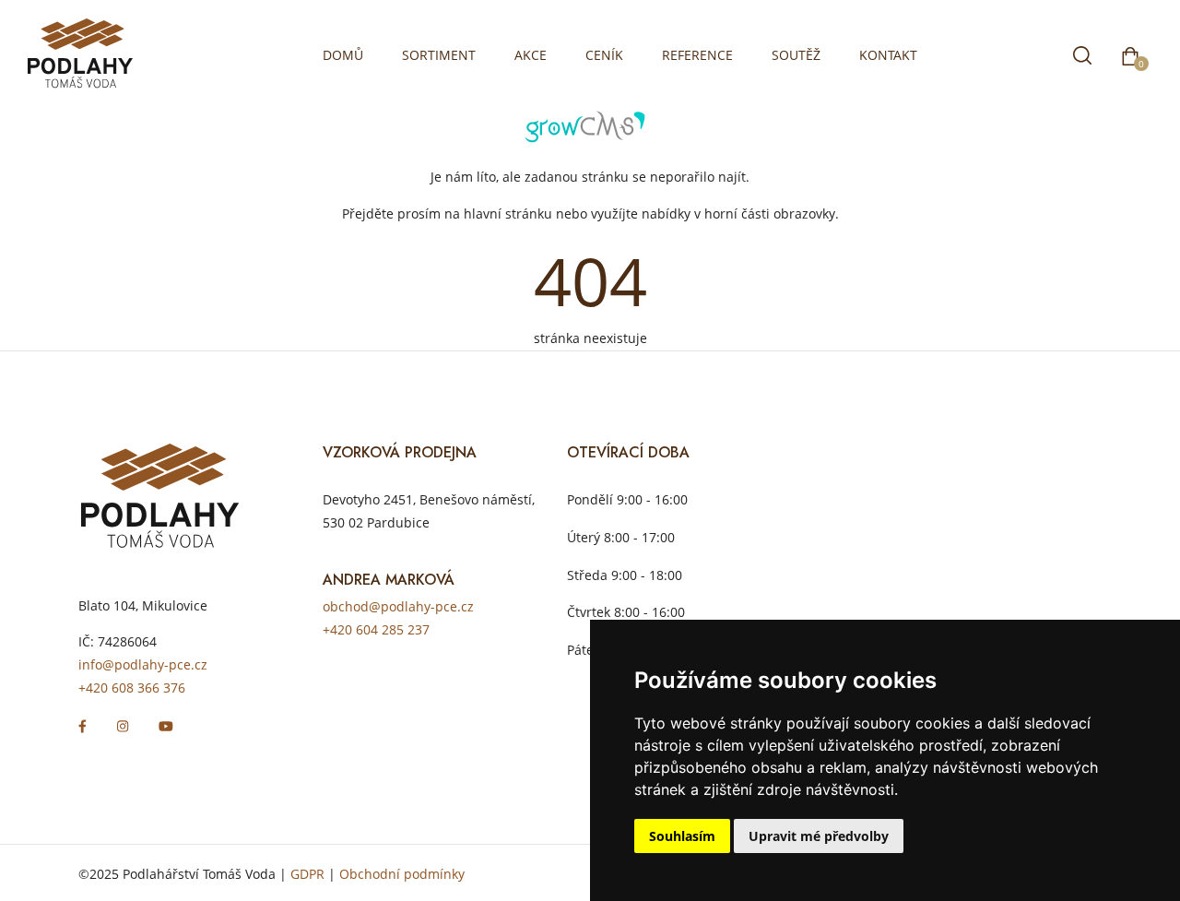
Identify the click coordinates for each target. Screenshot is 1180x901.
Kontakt (888, 55)
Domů (343, 55)
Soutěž (796, 55)
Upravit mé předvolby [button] (819, 836)
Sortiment (439, 55)
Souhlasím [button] (682, 836)
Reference (697, 55)
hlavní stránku (508, 213)
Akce (530, 55)
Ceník (604, 55)
